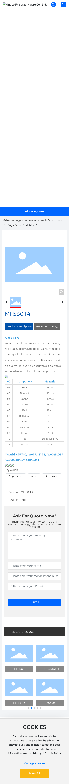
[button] (28, 708)
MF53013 (27, 492)
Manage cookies (34, 763)
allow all (34, 773)
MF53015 (22, 500)
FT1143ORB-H (49, 668)
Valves (58, 220)
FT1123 (19, 668)
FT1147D (19, 702)
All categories (34, 211)
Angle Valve (14, 225)
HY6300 (50, 702)
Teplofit (45, 220)
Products (30, 220)
